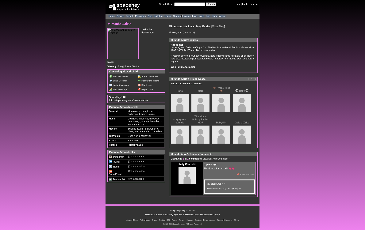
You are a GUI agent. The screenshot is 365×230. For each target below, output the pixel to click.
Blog (150, 16)
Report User (147, 89)
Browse (120, 16)
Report (238, 188)
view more (188, 32)
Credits (162, 220)
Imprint (190, 220)
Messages (140, 16)
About (222, 16)
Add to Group (119, 89)
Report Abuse (209, 220)
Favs (194, 16)
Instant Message (120, 85)
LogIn (245, 4)
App (208, 16)
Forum (168, 16)
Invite (201, 16)
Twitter (116, 161)
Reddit (116, 166)
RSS (169, 220)
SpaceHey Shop (231, 220)
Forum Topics (132, 66)
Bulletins (158, 16)
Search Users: (166, 4)
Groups (177, 16)
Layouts (186, 16)
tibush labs (190, 210)
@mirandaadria (136, 156)
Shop (214, 16)
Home (112, 16)
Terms (174, 220)
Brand (154, 220)
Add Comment (220, 158)
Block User (146, 85)
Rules (142, 220)
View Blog (218, 26)
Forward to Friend (150, 81)
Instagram (118, 157)
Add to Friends (120, 76)
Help (238, 4)
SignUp (254, 4)
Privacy (182, 220)
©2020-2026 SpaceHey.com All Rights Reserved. (182, 224)
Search (211, 4)
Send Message (119, 81)
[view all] (252, 79)
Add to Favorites (149, 76)
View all (207, 158)
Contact (198, 220)
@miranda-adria (136, 166)
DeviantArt (119, 179)
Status (220, 220)
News (135, 220)
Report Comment (247, 174)
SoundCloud (115, 174)
